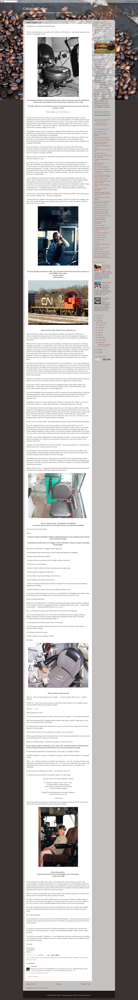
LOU (32, 966)
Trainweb (97, 242)
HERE (99, 107)
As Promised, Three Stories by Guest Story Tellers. (106, 267)
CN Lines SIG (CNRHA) (101, 167)
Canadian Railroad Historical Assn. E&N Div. (102, 156)
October (100, 325)
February (101, 340)
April (99, 335)
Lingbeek (75, 995)
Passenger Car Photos (101, 205)
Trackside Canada (99, 235)
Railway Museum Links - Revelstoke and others (101, 212)
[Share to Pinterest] (58, 955)
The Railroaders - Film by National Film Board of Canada (101, 229)
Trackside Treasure (100, 237)
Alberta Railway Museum (101, 137)
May (99, 332)
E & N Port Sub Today (100, 179)
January (100, 342)
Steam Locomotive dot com (102, 215)
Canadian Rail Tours (100, 153)
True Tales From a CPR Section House (101, 248)
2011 (98, 352)
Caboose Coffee (35, 9)
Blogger (88, 995)
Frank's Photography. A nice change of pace (102, 181)
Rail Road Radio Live (100, 207)
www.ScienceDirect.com (63, 112)
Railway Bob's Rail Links (101, 209)
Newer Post (31, 984)
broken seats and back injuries (40, 957)
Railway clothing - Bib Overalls (107, 283)
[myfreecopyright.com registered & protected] (103, 125)
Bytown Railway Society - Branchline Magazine (101, 142)
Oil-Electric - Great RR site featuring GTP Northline (102, 202)
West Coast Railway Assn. (102, 251)
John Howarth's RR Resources (100, 189)
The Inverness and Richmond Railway (100, 218)
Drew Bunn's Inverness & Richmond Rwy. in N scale (102, 175)
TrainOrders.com (99, 239)
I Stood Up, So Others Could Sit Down (104, 345)
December (101, 322)
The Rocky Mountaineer (101, 233)
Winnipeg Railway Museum (102, 254)
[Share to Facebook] (57, 955)
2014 (98, 318)
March (100, 337)
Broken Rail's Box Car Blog (102, 140)
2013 (98, 320)
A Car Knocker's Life (100, 131)
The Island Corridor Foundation (100, 222)
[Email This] (51, 955)
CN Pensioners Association (102, 169)
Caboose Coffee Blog (33, 18)
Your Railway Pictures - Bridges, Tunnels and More (102, 256)
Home (58, 984)
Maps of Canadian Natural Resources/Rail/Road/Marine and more (102, 194)
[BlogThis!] (53, 955)
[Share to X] (55, 955)
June (99, 330)
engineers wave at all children (59, 957)
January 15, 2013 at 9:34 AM (39, 973)
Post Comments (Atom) (41, 988)
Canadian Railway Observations (99, 163)
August (100, 327)
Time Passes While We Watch (106, 299)
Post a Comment (34, 976)
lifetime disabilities (73, 957)
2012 (98, 349)
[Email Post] (48, 955)
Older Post (86, 984)
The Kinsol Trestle (99, 225)
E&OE (102, 102)
